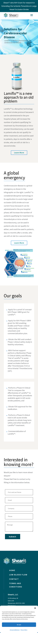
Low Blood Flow (18, 574)
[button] (35, 608)
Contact (14, 579)
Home (12, 570)
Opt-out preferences (15, 630)
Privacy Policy (24, 630)
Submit (12, 536)
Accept (19, 625)
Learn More (19, 152)
